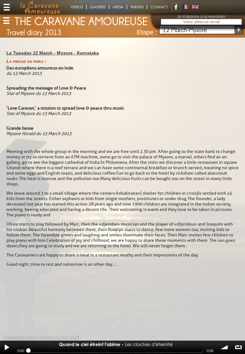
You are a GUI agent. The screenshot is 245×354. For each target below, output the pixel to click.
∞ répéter (238, 347)
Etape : (147, 32)
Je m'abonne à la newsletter (201, 16)
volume (224, 347)
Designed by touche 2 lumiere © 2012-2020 (41, 337)
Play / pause (6, 347)
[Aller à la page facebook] (176, 7)
